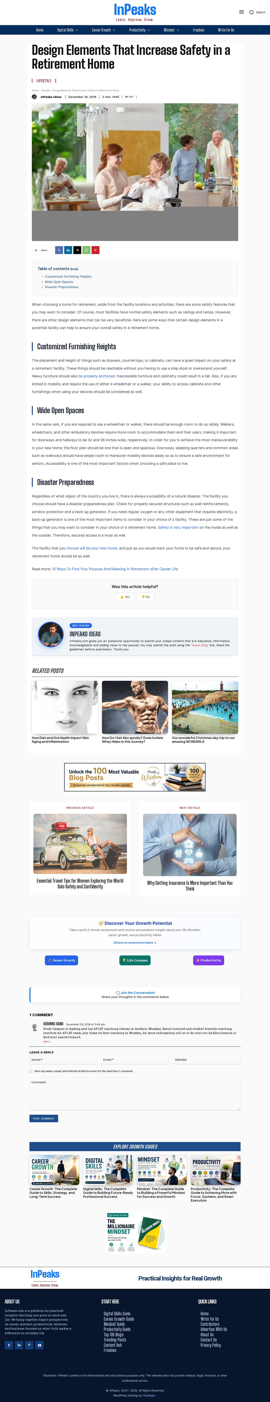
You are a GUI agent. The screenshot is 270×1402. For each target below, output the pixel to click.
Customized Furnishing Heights (68, 276)
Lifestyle (44, 81)
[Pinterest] (95, 250)
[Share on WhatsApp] (265, 710)
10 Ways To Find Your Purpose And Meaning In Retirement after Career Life (115, 569)
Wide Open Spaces (59, 282)
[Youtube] (39, 1345)
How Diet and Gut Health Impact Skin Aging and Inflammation (60, 740)
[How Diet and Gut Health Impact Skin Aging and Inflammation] (65, 707)
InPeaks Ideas (51, 97)
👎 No (145, 597)
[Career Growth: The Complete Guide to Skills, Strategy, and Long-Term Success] (54, 1170)
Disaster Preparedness (61, 287)
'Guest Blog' (200, 645)
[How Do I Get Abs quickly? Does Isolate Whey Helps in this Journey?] (135, 707)
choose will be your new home (91, 548)
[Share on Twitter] (265, 701)
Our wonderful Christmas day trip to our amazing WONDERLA (203, 740)
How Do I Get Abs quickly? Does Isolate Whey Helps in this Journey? (132, 740)
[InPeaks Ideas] (35, 96)
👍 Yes (125, 597)
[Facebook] (59, 250)
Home (35, 90)
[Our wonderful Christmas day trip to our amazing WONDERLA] (205, 707)
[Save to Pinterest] (265, 718)
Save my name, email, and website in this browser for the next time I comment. (83, 1071)
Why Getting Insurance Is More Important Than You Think (189, 886)
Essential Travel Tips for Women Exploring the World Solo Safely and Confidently (80, 883)
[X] (77, 250)
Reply (46, 1041)
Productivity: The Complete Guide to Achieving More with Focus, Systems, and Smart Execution (214, 1194)
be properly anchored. (97, 376)
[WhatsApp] (86, 250)
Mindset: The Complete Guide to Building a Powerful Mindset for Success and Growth (161, 1192)
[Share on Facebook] (265, 683)
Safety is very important (178, 527)
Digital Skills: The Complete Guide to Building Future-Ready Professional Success (108, 1192)
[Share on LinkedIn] (265, 692)
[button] (256, 12)
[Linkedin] (68, 250)
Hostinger (149, 1395)
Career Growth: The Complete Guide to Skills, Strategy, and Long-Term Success (53, 1192)
